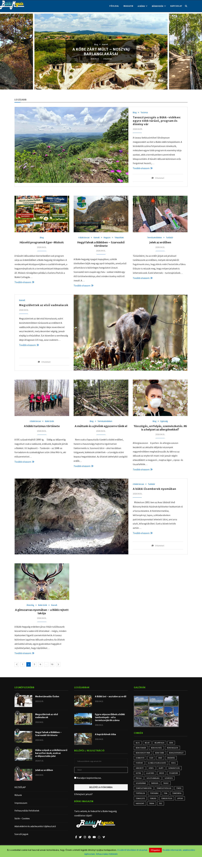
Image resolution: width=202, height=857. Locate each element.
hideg (173, 763)
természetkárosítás (144, 788)
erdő (160, 758)
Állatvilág (30, 605)
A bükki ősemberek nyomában (154, 489)
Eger (151, 758)
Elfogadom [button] (155, 850)
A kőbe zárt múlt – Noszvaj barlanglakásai (101, 51)
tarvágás (154, 783)
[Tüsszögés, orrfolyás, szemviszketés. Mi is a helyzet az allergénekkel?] (160, 398)
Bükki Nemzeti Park (143, 753)
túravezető (140, 798)
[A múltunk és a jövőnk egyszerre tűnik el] (101, 398)
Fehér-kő (139, 763)
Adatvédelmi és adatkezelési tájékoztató (35, 826)
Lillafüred (150, 773)
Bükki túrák (49, 421)
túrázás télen (166, 798)
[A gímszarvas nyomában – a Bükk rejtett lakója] (41, 581)
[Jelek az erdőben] (160, 214)
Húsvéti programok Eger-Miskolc (42, 242)
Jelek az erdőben (160, 242)
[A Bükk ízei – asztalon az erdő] (83, 701)
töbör (178, 788)
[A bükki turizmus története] (41, 398)
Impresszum (20, 802)
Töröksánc (154, 793)
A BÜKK (141, 6)
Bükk (171, 743)
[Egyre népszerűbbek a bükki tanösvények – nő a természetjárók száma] (83, 719)
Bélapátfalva (159, 743)
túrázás (153, 798)
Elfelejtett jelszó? (83, 794)
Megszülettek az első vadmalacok (43, 305)
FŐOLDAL (114, 6)
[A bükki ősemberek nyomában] (71, 516)
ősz (160, 803)
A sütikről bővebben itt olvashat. (132, 850)
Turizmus (144, 112)
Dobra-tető (140, 758)
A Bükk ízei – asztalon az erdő (110, 696)
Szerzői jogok (21, 834)
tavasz (166, 783)
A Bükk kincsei (83, 237)
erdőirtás (171, 758)
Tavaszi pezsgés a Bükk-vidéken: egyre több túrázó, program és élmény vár (157, 121)
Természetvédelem (154, 237)
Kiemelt (105, 44)
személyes (169, 778)
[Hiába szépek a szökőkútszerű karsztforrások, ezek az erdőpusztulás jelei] (23, 755)
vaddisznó (140, 803)
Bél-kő (147, 743)
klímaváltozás (174, 768)
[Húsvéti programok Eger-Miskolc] (41, 214)
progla (139, 778)
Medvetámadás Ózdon (47, 696)
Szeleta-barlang (153, 778)
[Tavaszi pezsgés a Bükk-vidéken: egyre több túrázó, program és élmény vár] (71, 145)
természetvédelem (164, 788)
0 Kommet (107, 59)
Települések (119, 237)
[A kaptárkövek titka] (83, 739)
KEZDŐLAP (20, 787)
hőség (151, 768)
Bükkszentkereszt (176, 753)
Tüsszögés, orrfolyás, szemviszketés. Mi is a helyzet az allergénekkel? (160, 427)
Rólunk (18, 795)
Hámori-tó (140, 768)
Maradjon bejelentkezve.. (89, 777)
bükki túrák (159, 753)
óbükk (151, 803)
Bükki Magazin (172, 748)
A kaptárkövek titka (105, 734)
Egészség (164, 421)
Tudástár (169, 237)
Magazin (128, 6)
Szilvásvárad (141, 783)
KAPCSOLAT (176, 6)
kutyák (138, 773)
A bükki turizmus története (42, 426)
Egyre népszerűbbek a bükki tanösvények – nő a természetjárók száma (110, 717)
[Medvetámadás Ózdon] (23, 701)
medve (161, 773)
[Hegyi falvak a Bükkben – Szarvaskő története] (101, 214)
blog (138, 743)
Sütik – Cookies (22, 818)
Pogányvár (173, 773)
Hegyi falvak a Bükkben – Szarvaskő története (101, 244)
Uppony (180, 798)
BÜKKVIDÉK (157, 6)
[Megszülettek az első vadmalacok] (130, 332)
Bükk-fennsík (141, 748)
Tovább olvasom (141, 168)
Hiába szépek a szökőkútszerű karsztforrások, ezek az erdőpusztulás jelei (51, 753)
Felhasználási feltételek (26, 810)
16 (52, 664)
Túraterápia (176, 793)
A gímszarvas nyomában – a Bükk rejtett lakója (42, 611)
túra (165, 793)
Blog (96, 44)
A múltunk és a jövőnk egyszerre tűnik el (101, 426)
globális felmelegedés (157, 763)
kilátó (161, 768)
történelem (140, 793)
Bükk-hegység (156, 748)
